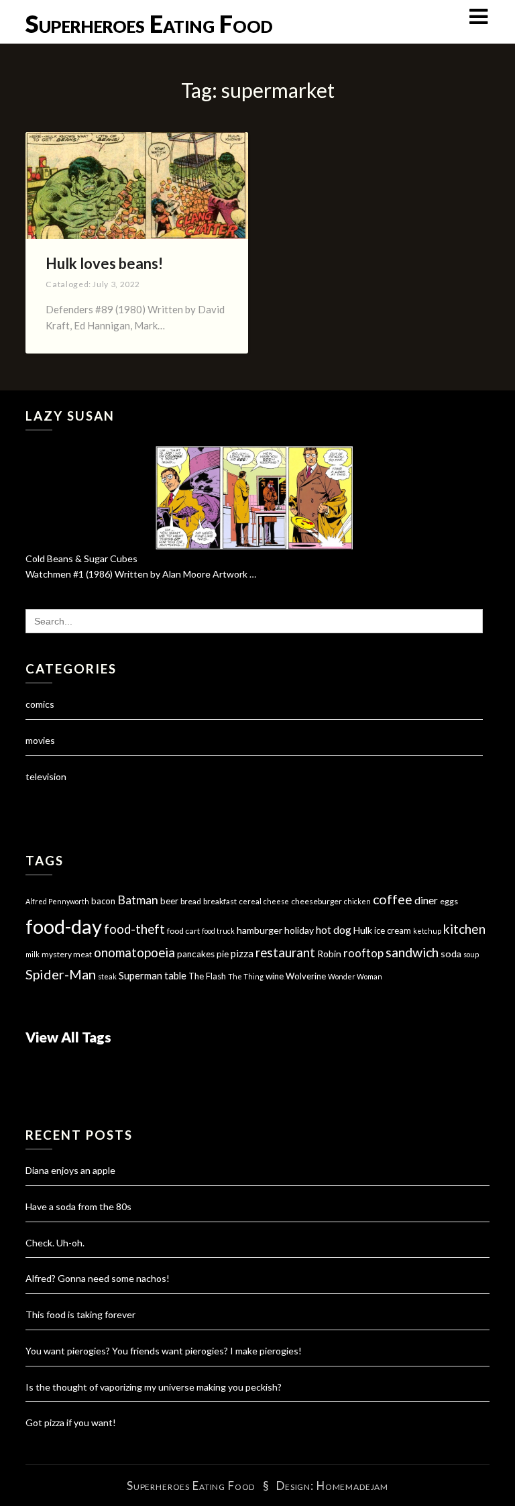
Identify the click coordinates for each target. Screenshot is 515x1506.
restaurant (285, 952)
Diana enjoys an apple (70, 1170)
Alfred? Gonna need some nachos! (97, 1278)
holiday (299, 930)
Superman (140, 975)
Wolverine (306, 976)
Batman (137, 900)
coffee (392, 899)
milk (32, 954)
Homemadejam (352, 1485)
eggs (449, 901)
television (45, 776)
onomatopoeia (134, 952)
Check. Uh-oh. (54, 1242)
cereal (250, 901)
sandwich (412, 952)
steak (107, 976)
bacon (103, 901)
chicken (357, 901)
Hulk (362, 930)
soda (451, 953)
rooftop (363, 953)
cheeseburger (316, 901)
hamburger (259, 930)
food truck (218, 930)
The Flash (207, 976)
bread (190, 901)
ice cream (392, 930)
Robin (329, 953)
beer (169, 901)
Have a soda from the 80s (78, 1206)
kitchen (464, 928)
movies (40, 740)
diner (426, 900)
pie (223, 954)
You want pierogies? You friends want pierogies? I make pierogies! (163, 1350)
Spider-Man (60, 974)
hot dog (333, 930)
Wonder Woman (355, 976)
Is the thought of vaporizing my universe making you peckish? (153, 1387)
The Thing (246, 976)
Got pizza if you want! (70, 1422)
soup (471, 954)
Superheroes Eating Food (149, 23)
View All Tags (68, 1036)
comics (39, 704)
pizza (242, 953)
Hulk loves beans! (104, 263)
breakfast (220, 901)
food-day (63, 926)
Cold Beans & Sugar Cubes (81, 558)
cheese (276, 901)
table (175, 975)
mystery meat (67, 954)
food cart (183, 931)
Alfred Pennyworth (57, 901)
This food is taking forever (80, 1314)
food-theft (134, 929)
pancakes (196, 954)
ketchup (427, 930)
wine (275, 976)
